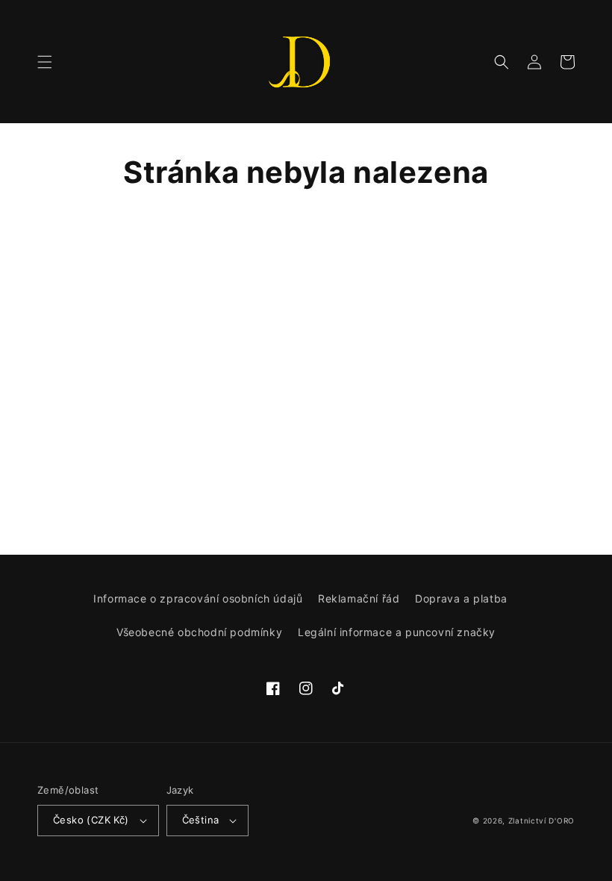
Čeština (200, 820)
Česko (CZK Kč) (91, 820)
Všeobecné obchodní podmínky (199, 632)
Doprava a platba (461, 598)
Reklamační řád (358, 598)
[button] (44, 62)
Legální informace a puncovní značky (397, 632)
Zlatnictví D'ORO (541, 820)
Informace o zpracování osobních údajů (197, 598)
